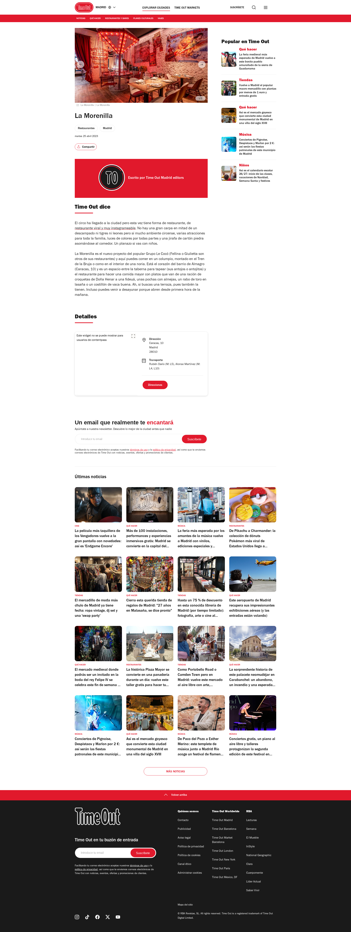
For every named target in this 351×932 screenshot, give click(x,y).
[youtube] (118, 917)
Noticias (80, 19)
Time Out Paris (221, 868)
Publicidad (184, 829)
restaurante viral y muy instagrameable (105, 229)
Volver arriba (179, 795)
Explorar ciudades (156, 8)
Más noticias (175, 771)
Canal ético (184, 864)
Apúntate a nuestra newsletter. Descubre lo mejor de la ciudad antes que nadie (123, 429)
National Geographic (258, 855)
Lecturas (251, 820)
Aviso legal (184, 838)
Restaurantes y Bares (117, 19)
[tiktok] (87, 917)
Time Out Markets (187, 8)
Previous (80, 64)
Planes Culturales (143, 19)
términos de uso (139, 450)
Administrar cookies (190, 873)
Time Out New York (223, 859)
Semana (251, 829)
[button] (133, 336)
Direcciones (155, 385)
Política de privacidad (191, 846)
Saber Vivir (252, 890)
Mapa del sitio (185, 905)
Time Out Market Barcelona (222, 840)
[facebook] (97, 917)
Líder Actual (253, 881)
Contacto (183, 820)
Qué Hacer (95, 19)
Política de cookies (189, 855)
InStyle (250, 846)
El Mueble (252, 838)
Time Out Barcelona (224, 829)
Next (201, 64)
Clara (249, 864)
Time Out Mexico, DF (224, 877)
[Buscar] (254, 7)
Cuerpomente (254, 873)
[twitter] (107, 917)
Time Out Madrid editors (165, 178)
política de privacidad (164, 450)
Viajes (161, 19)
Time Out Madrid (222, 820)
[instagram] (77, 917)
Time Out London (222, 851)
